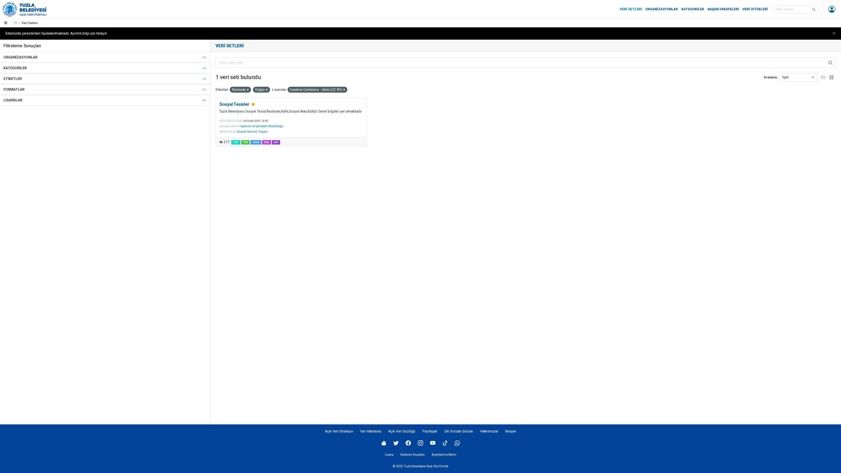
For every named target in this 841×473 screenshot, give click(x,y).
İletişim (510, 431)
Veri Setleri (631, 9)
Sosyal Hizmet (247, 131)
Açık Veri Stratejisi (339, 431)
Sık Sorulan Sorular (458, 431)
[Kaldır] (248, 90)
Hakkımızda (489, 431)
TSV (245, 142)
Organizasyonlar (661, 9)
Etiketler (13, 79)
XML (267, 142)
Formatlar (14, 89)
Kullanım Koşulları (413, 454)
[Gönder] (814, 9)
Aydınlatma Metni (444, 454)
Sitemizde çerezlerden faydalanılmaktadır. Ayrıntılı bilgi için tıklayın (56, 33)
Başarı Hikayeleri (723, 9)
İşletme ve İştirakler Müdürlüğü (261, 126)
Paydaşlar (429, 431)
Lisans (389, 454)
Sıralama (770, 77)
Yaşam (263, 131)
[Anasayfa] (15, 23)
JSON (256, 142)
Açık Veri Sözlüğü (401, 431)
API (276, 142)
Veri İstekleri (755, 9)
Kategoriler (692, 9)
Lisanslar (13, 100)
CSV (236, 142)
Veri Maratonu (370, 431)
